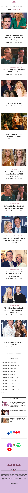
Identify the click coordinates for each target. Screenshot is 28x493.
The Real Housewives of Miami (8, 374)
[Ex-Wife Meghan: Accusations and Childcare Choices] (14, 55)
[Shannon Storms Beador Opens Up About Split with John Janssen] (14, 224)
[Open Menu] (1, 2)
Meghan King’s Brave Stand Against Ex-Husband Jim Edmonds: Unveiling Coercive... (14, 37)
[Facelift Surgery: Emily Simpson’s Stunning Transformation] (14, 121)
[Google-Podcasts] (14, 444)
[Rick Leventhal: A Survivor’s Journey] (14, 328)
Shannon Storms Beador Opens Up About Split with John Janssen (14, 240)
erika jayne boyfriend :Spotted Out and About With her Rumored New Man (17, 420)
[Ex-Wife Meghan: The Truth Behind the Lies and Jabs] (14, 192)
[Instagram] (14, 465)
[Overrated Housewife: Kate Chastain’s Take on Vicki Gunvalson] (14, 157)
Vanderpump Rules (5, 392)
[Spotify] (18, 444)
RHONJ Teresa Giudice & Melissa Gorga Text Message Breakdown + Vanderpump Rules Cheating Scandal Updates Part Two (18, 404)
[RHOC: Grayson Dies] (14, 88)
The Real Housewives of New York (9, 380)
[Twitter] (11, 465)
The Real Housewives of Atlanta (8, 362)
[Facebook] (8, 465)
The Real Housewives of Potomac (9, 386)
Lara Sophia (9, 42)
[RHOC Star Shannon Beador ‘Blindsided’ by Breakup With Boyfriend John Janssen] (14, 294)
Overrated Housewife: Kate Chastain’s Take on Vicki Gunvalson (14, 174)
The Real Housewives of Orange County (10, 383)
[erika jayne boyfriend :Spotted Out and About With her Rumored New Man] (5, 420)
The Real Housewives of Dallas (8, 368)
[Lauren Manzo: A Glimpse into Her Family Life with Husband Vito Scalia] (5, 412)
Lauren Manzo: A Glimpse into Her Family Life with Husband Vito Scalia (18, 411)
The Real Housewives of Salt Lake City (10, 389)
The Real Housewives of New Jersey (9, 377)
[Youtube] (9, 448)
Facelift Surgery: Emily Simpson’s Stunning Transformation (14, 136)
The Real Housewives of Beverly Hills (10, 365)
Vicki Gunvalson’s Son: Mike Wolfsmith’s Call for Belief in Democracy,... (14, 274)
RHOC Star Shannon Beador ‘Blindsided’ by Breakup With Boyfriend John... (14, 310)
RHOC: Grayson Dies (14, 103)
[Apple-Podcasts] (9, 444)
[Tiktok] (17, 465)
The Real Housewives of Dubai (8, 371)
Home (2, 6)
